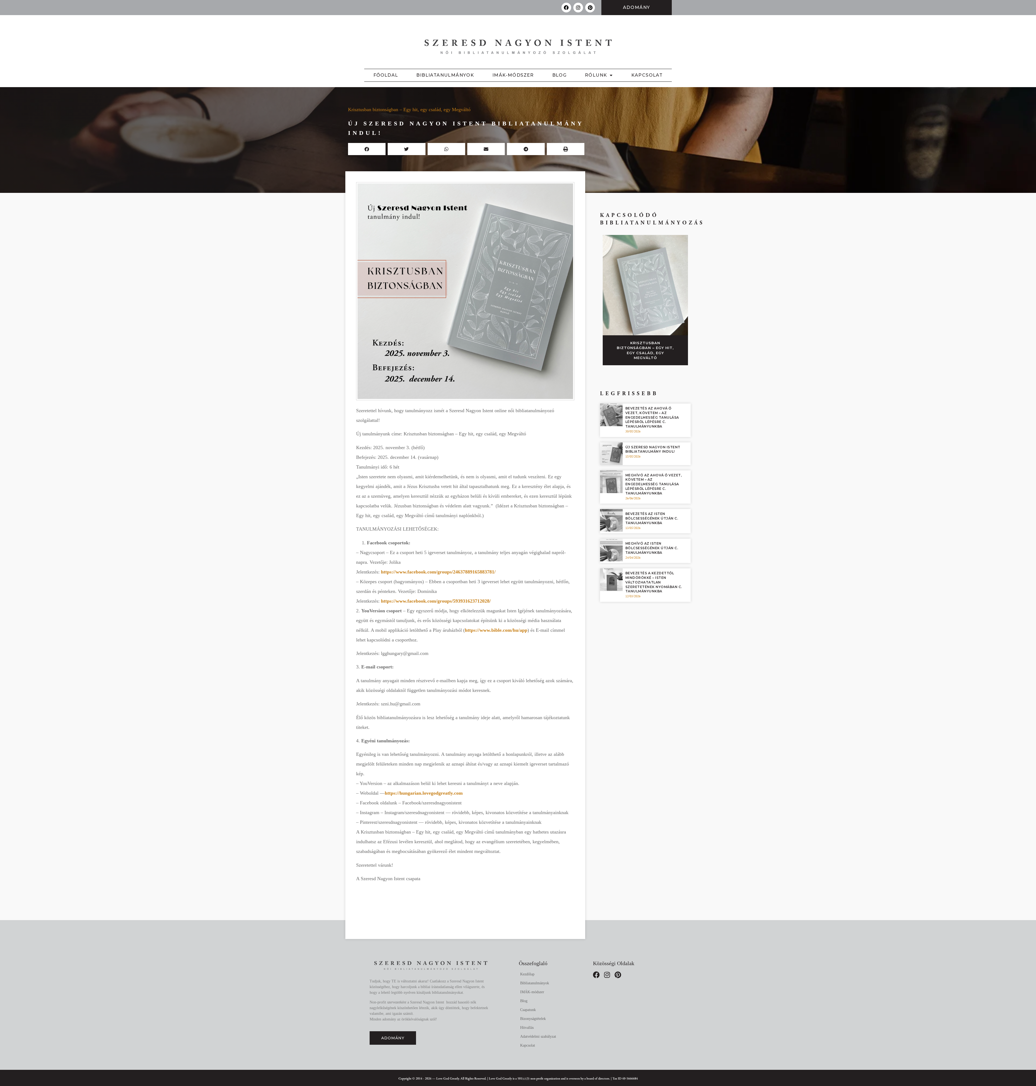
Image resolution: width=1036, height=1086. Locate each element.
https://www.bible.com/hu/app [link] (496, 630)
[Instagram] (578, 7)
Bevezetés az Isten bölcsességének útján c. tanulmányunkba (651, 518)
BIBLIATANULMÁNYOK (445, 75)
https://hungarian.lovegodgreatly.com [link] (424, 793)
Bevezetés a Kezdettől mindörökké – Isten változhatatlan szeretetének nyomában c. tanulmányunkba (653, 582)
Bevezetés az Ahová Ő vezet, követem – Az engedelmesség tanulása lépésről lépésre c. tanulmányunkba (652, 417)
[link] (438, 572)
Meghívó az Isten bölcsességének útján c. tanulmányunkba (651, 548)
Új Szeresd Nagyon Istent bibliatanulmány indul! (652, 449)
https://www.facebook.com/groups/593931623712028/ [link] (436, 601)
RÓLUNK (596, 75)
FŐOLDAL (385, 75)
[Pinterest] (590, 7)
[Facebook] (566, 7)
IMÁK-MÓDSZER (513, 75)
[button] (367, 149)
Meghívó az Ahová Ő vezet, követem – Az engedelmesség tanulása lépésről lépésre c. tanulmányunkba (653, 484)
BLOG (559, 75)
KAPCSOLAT (647, 75)
